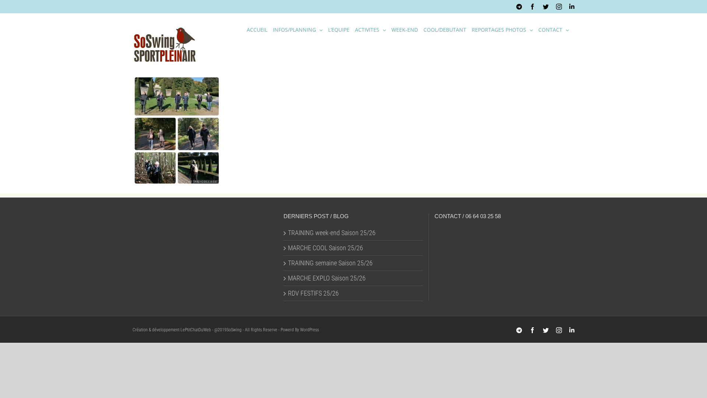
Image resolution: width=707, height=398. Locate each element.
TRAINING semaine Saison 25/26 (330, 263)
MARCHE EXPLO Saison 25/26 (327, 278)
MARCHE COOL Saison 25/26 (325, 248)
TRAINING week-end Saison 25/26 (332, 233)
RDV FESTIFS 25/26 (313, 293)
